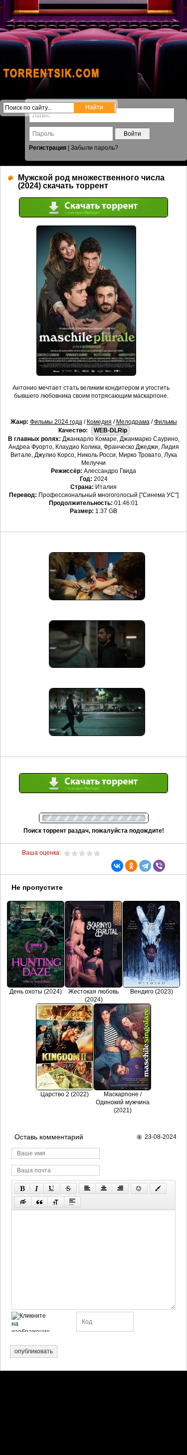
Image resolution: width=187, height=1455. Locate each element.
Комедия (99, 421)
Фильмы (165, 421)
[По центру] (103, 1188)
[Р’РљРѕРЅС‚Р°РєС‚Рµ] (117, 866)
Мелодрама (133, 421)
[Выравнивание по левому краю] (87, 1188)
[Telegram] (145, 866)
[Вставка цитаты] (39, 1201)
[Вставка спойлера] (72, 1201)
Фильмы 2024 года (56, 421)
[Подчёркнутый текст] (51, 1188)
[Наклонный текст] (36, 1188)
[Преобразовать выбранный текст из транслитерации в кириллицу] (55, 1201)
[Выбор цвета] (158, 1188)
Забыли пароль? (94, 147)
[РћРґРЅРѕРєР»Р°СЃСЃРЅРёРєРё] (131, 866)
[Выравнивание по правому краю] (120, 1188)
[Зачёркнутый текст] (68, 1188)
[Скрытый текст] (22, 1201)
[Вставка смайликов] (139, 1188)
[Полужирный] (22, 1188)
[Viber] (159, 866)
